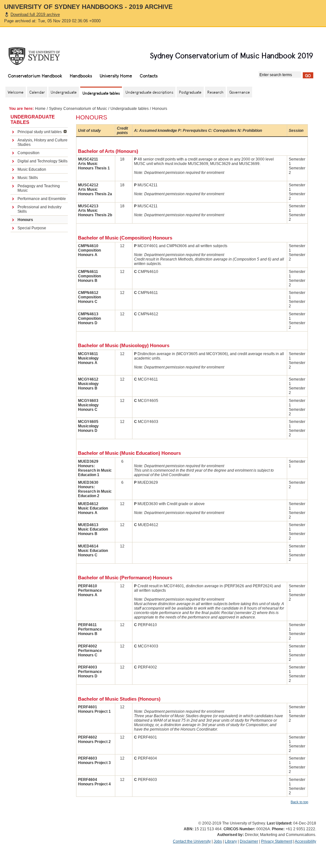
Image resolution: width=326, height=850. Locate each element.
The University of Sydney (40, 56)
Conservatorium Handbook (35, 75)
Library (231, 841)
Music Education (32, 169)
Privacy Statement (276, 841)
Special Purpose (32, 228)
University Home (116, 75)
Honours (25, 220)
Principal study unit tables (40, 132)
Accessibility (305, 841)
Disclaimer (249, 841)
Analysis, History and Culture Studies (42, 142)
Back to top (299, 802)
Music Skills (28, 177)
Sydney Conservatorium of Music (78, 108)
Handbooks (81, 75)
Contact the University (192, 841)
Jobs (218, 841)
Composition (28, 153)
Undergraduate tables (129, 108)
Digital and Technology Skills (42, 161)
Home (40, 108)
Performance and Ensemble (42, 198)
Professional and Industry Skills (39, 209)
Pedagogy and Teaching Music (39, 188)
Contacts (149, 75)
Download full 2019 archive (35, 14)
